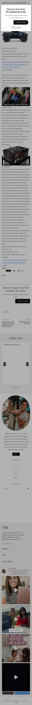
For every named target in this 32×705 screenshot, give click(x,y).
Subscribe (21, 22)
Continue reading (16, 27)
